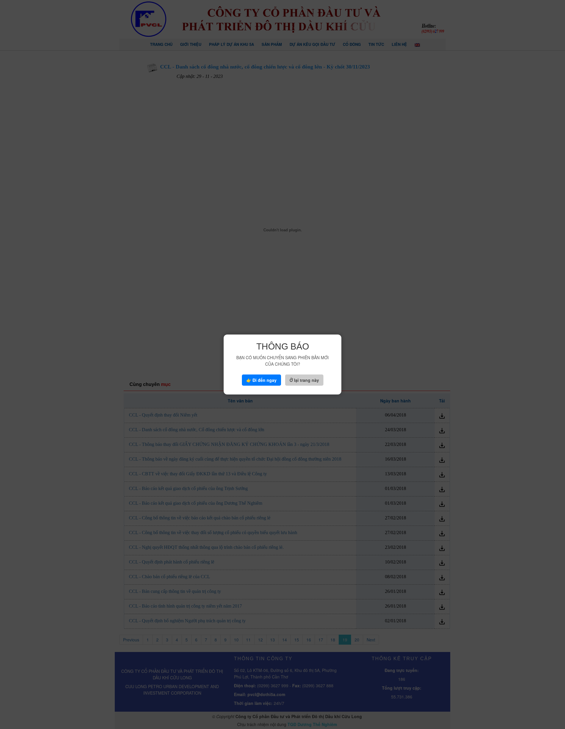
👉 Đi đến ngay (261, 380)
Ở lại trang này (304, 380)
